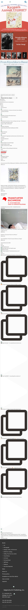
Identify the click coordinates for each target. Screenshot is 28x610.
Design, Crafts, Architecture (6, 123)
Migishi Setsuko (4, 131)
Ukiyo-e (1, 103)
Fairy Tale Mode (5, 126)
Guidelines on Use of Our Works (10, 576)
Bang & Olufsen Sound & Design (7, 142)
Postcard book (4, 107)
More (2, 149)
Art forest (6, 558)
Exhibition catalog (8, 551)
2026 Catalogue (4, 193)
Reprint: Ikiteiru (5, 156)
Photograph (3, 133)
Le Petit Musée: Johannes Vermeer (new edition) (11, 110)
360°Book (6, 562)
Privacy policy (5, 574)
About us (4, 571)
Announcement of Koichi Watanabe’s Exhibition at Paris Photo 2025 (14, 163)
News (3, 569)
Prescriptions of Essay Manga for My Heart (9, 148)
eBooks (1, 104)
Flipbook (6, 564)
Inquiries (4, 581)
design (2, 140)
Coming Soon (2, 100)
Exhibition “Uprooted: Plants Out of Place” (9, 234)
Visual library (7, 556)
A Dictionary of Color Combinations (7, 102)
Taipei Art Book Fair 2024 (5, 242)
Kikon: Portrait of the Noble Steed (8, 115)
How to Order (5, 579)
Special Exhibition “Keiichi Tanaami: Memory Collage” (11, 238)
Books (3, 543)
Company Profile (4, 538)
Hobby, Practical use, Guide (6, 145)
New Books (2, 99)
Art (1, 112)
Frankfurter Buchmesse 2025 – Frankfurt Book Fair (10, 206)
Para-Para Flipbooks (8, 566)
